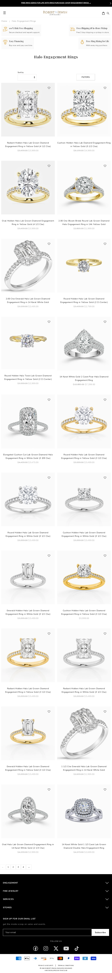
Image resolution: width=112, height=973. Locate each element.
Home (4, 21)
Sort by (20, 72)
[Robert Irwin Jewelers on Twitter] (56, 948)
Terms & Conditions (66, 965)
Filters (86, 77)
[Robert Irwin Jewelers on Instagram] (46, 948)
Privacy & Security (45, 965)
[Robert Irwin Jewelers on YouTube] (66, 948)
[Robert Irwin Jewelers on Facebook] (35, 948)
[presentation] (110, 3)
